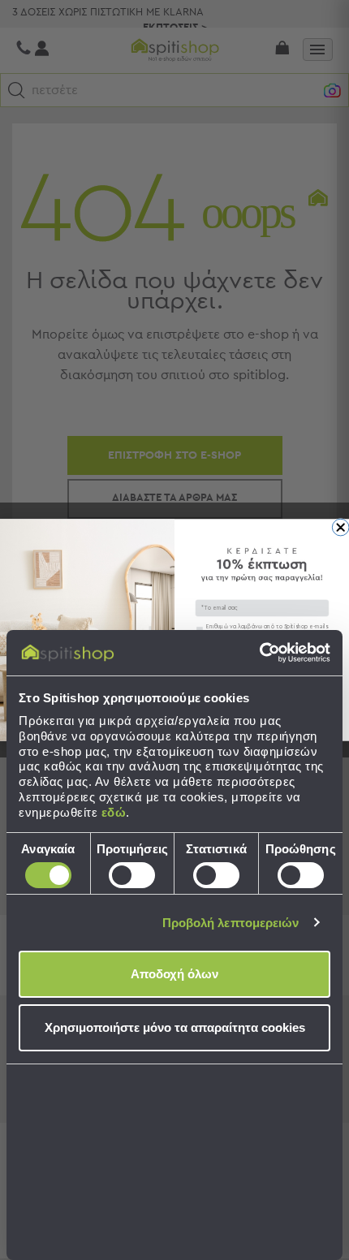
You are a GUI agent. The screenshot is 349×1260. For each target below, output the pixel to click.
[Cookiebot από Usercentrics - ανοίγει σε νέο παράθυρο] (259, 652)
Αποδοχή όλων (174, 974)
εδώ (114, 812)
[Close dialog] (340, 527)
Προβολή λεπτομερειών (230, 923)
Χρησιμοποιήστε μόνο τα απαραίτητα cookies (175, 1027)
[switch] (132, 875)
